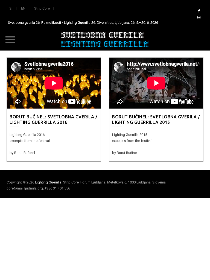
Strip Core (42, 8)
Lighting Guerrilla (48, 182)
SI (10, 8)
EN (23, 8)
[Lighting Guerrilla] (105, 39)
